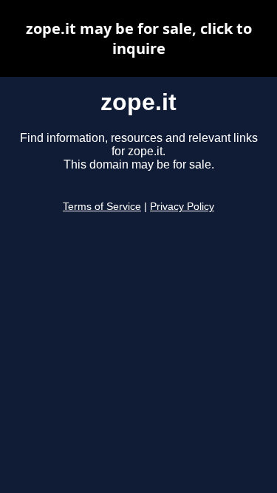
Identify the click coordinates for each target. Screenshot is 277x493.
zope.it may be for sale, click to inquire (139, 38)
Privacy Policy (182, 206)
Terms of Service (102, 206)
